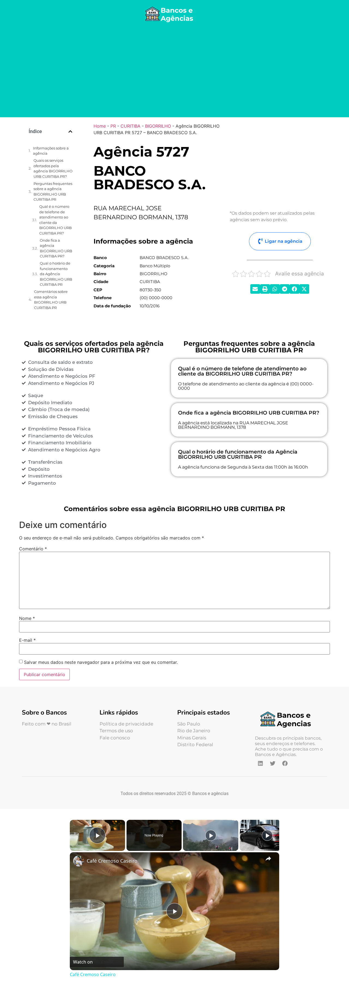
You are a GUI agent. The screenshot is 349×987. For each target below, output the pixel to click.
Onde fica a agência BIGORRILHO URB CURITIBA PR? (56, 248)
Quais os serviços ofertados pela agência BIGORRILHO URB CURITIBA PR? (53, 168)
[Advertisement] (174, 71)
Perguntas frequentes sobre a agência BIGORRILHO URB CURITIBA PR (53, 191)
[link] (78, 861)
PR (113, 126)
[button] (70, 131)
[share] (268, 858)
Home (100, 126)
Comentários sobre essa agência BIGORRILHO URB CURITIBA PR (51, 299)
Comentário (33, 549)
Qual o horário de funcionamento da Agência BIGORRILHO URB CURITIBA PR (56, 274)
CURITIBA (130, 126)
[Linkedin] (260, 763)
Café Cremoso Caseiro (112, 860)
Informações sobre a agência (51, 151)
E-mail (27, 640)
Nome (27, 618)
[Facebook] (284, 763)
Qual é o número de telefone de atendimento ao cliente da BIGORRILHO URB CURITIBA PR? (55, 219)
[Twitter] (272, 763)
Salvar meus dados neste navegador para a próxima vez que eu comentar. (101, 662)
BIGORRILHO (158, 126)
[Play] (210, 835)
